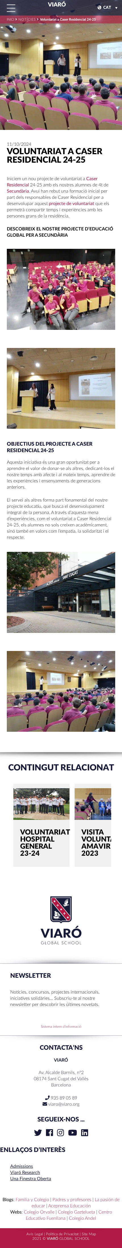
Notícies (27, 19)
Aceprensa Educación (69, 1206)
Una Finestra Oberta (30, 1179)
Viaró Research (25, 1172)
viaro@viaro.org (63, 1104)
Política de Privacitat (62, 1234)
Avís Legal (34, 1234)
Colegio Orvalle (39, 1212)
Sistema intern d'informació (61, 1026)
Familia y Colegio (32, 1199)
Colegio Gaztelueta (76, 1212)
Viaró (56, 5)
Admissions (21, 1166)
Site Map (89, 1234)
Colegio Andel (82, 1218)
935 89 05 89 (63, 1098)
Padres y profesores (71, 1199)
